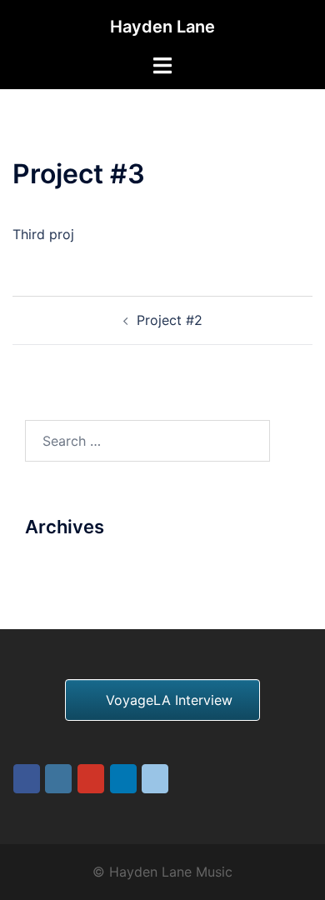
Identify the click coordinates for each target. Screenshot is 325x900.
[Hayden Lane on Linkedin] (123, 778)
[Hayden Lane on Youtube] (91, 778)
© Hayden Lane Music (162, 871)
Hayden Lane (162, 27)
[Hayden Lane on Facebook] (26, 778)
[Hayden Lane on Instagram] (58, 778)
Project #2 (169, 320)
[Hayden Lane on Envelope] (155, 778)
